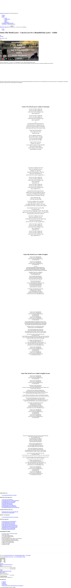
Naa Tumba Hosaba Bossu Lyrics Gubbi (9, 495)
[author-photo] (2, 562)
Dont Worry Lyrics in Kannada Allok (8, 528)
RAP (3, 17)
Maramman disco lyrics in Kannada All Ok (9, 527)
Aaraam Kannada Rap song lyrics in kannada (10, 517)
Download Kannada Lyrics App (7, 23)
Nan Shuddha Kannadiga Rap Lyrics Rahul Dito (10, 507)
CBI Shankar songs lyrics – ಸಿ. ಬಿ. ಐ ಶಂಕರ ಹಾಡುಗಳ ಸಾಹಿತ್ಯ (14, 556)
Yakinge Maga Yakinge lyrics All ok (8, 529)
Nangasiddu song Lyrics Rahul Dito (8, 502)
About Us (4, 582)
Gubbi (5, 21)
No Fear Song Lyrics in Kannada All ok (9, 521)
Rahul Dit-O (6, 22)
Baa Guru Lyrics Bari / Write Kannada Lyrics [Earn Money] (12, 585)
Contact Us (4, 581)
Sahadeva (1, 36)
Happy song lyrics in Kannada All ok (8, 524)
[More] (18, 550)
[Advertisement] (35, 72)
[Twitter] (6, 550)
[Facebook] (2, 550)
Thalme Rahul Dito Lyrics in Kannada (9, 501)
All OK (5, 18)
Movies (3, 16)
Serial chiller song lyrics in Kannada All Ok (9, 525)
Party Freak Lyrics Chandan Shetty (8, 512)
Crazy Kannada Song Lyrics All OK (8, 523)
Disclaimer (4, 583)
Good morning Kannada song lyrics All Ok (9, 526)
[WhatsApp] (14, 550)
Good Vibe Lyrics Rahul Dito (7, 499)
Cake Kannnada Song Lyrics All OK (8, 522)
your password (12, 568)
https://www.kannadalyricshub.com (6, 564)
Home (1, 27)
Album (3, 15)
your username (12, 567)
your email (12, 575)
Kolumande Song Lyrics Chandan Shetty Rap (10, 511)
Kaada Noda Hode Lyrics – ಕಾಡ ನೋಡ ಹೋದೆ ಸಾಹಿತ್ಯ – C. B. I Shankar (18, 555)
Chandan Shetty (7, 19)
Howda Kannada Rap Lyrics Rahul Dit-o (9, 506)
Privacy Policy (2, 572)
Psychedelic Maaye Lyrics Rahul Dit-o (9, 505)
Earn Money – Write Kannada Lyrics (8, 24)
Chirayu (5, 20)
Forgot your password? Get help (5, 571)
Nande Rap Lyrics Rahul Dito (7, 504)
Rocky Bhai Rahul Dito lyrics (7, 503)
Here (8, 534)
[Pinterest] (10, 550)
